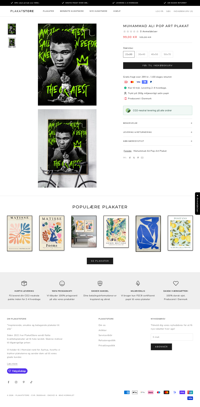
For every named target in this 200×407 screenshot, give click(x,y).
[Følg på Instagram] (16, 382)
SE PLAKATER (100, 261)
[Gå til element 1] (12, 29)
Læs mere (12, 363)
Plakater (48, 11)
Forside (127, 150)
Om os (102, 325)
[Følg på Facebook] (8, 382)
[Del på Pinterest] (138, 158)
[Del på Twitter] (134, 158)
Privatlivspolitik (107, 345)
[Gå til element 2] (12, 42)
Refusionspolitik (107, 340)
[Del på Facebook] (130, 158)
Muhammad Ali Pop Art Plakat (150, 150)
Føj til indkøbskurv (158, 65)
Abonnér (161, 346)
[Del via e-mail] (142, 158)
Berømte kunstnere (72, 11)
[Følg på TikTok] (31, 382)
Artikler (103, 330)
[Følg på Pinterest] (23, 382)
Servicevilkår (105, 335)
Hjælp (117, 11)
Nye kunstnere (98, 11)
